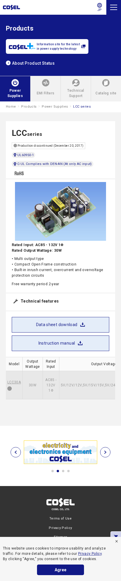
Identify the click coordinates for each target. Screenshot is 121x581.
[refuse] (116, 541)
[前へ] (16, 452)
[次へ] (105, 452)
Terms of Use (60, 518)
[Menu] (113, 7)
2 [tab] (58, 471)
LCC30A (14, 382)
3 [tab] (63, 471)
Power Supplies (55, 106)
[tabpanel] (60, 452)
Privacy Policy (90, 554)
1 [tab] (52, 471)
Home (11, 106)
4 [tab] (68, 471)
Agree (60, 569)
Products (28, 106)
